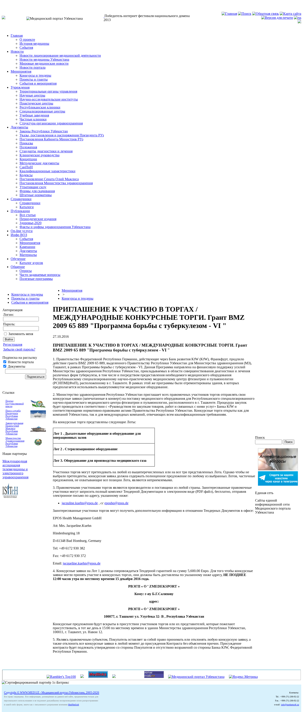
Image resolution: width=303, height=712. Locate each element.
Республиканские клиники (40, 107)
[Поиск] (244, 14)
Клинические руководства (39, 155)
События (26, 47)
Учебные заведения (34, 115)
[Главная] (229, 14)
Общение (18, 267)
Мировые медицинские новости (44, 63)
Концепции (28, 159)
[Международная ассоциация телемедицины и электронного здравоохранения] (10, 497)
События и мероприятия (38, 83)
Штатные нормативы (36, 195)
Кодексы (26, 175)
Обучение (18, 259)
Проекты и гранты (34, 79)
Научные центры (32, 95)
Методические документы (39, 163)
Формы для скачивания (37, 191)
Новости (17, 51)
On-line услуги (22, 231)
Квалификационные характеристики (47, 171)
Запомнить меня (20, 334)
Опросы (26, 271)
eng (21, 4)
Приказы (26, 143)
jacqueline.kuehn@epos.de (81, 563)
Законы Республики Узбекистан (44, 131)
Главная (17, 35)
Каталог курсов (31, 263)
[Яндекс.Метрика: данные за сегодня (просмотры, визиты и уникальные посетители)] (243, 677)
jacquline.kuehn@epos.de (80, 503)
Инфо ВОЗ (19, 235)
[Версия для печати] (277, 17)
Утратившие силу (33, 187)
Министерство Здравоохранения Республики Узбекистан (15, 442)
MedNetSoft (73, 704)
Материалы (28, 255)
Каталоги (27, 207)
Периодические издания (38, 219)
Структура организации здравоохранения (51, 123)
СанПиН (26, 167)
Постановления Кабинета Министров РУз (51, 139)
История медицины (34, 43)
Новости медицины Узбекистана (44, 59)
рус (13, 4)
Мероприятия (21, 71)
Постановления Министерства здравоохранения (56, 183)
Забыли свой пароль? (19, 349)
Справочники (21, 199)
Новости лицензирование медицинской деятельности (60, 55)
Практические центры (36, 103)
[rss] (297, 17)
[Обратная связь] (265, 14)
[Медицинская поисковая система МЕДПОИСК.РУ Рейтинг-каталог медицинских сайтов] (114, 677)
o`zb (5, 4)
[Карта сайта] (290, 14)
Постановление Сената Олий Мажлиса (49, 179)
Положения (28, 147)
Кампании (27, 247)
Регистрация (12, 344)
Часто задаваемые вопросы (40, 275)
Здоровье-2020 (30, 223)
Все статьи (28, 215)
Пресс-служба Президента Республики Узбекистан (13, 414)
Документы (19, 127)
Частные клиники (33, 119)
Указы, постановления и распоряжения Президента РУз (62, 135)
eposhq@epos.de (116, 503)
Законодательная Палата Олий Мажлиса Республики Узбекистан (14, 428)
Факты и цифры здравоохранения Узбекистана (55, 227)
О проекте (27, 39)
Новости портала (32, 67)
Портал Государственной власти (15, 403)
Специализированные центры (42, 111)
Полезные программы (36, 279)
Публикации (20, 211)
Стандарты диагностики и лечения (46, 151)
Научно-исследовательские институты (49, 99)
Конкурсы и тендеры (35, 75)
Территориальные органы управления (48, 91)
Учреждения (20, 87)
